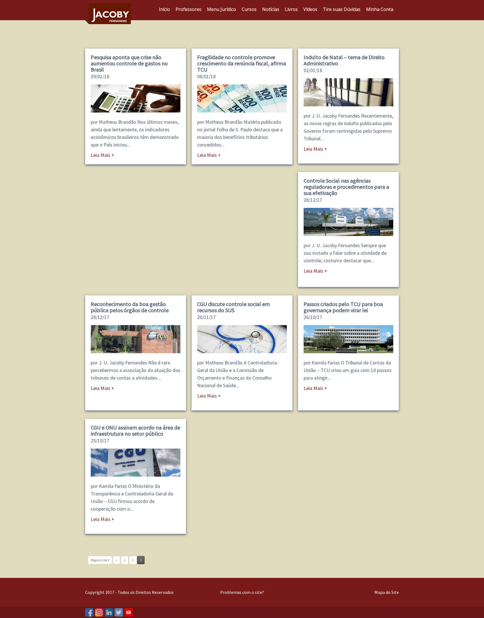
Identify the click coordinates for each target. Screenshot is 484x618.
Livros (291, 9)
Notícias (270, 9)
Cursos (249, 9)
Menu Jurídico (221, 9)
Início (164, 9)
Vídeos (310, 9)
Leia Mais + (102, 155)
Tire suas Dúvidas (341, 9)
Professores (188, 9)
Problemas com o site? (242, 592)
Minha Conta (379, 9)
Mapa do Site (386, 592)
